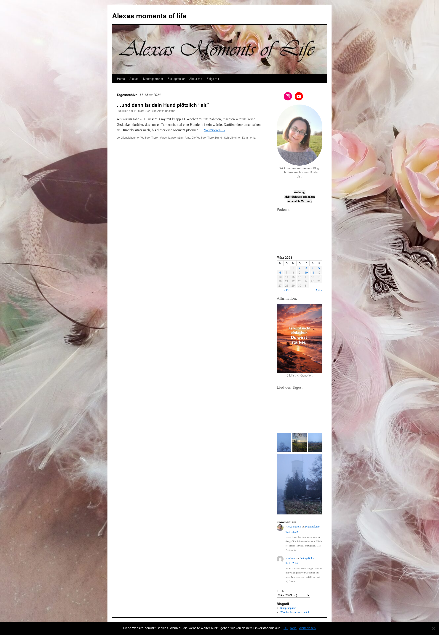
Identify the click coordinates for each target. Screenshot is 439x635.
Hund (218, 137)
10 (306, 272)
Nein (293, 628)
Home (121, 78)
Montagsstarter (153, 78)
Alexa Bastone (166, 111)
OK (286, 628)
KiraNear (291, 558)
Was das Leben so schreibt (294, 612)
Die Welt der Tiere (202, 137)
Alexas (134, 78)
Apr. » (319, 290)
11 (312, 272)
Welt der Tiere (149, 137)
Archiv (280, 591)
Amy (187, 137)
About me (195, 78)
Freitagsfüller (176, 78)
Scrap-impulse (288, 608)
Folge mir (213, 78)
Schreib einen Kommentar (240, 137)
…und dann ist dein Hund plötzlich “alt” (163, 104)
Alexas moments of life (149, 15)
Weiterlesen (214, 129)
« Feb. (287, 290)
